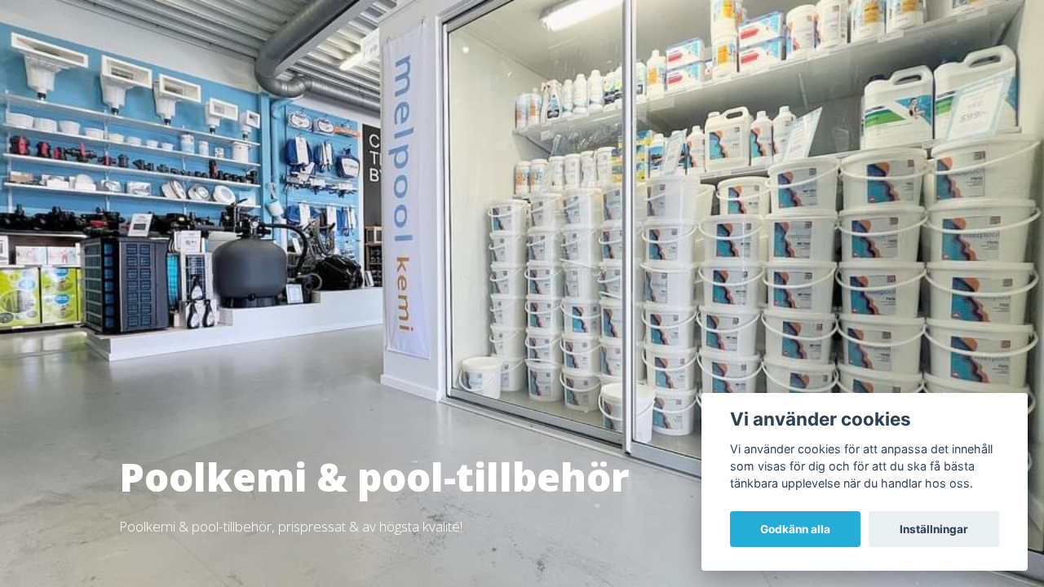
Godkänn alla (795, 529)
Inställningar (934, 529)
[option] (522, 293)
